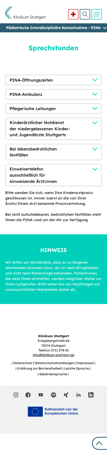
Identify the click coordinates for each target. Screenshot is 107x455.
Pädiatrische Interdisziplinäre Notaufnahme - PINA (53, 27)
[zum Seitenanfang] (99, 443)
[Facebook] (28, 395)
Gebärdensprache (53, 374)
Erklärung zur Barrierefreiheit (40, 368)
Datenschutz (23, 363)
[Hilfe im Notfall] (73, 14)
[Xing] (66, 395)
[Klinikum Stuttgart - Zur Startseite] (25, 12)
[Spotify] (53, 395)
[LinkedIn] (78, 395)
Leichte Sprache (77, 368)
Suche (85, 14)
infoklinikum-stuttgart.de (53, 355)
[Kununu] (90, 395)
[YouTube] (41, 394)
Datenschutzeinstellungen (55, 363)
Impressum (85, 363)
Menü (96, 14)
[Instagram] (16, 395)
